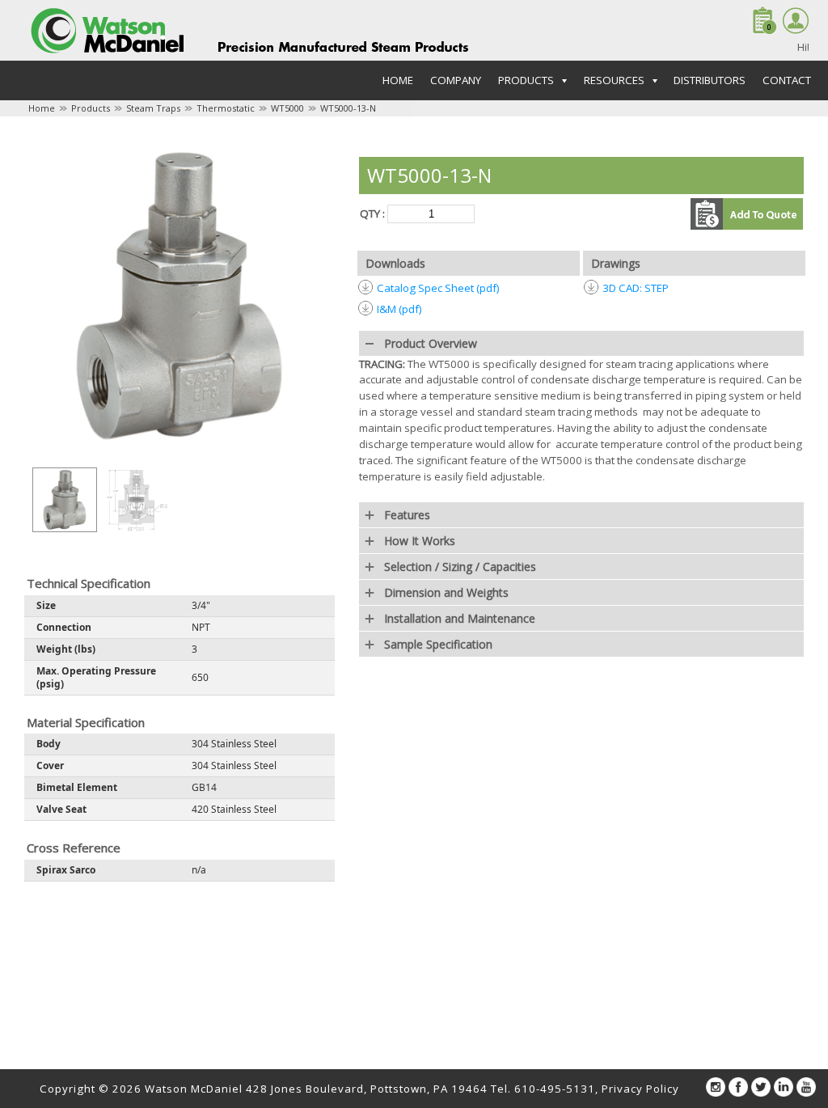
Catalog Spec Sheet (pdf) (438, 288)
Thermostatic (225, 108)
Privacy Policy (640, 1088)
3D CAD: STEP (635, 288)
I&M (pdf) (399, 309)
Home (397, 80)
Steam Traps (153, 108)
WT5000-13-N (348, 108)
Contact (787, 80)
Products (90, 108)
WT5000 (287, 108)
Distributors (710, 80)
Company (455, 80)
